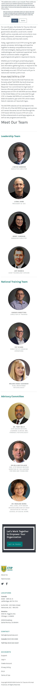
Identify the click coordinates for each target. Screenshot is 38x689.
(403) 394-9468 (12, 639)
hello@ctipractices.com (9, 635)
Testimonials (5, 579)
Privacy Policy (6, 667)
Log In (3, 659)
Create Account (6, 663)
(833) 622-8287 (13, 643)
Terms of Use (5, 675)
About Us (4, 575)
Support (4, 655)
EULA (3, 671)
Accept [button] (15, 20)
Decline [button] (23, 20)
